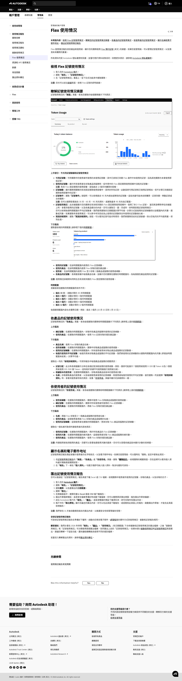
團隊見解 (16, 37)
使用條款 (38, 677)
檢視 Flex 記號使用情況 (73, 40)
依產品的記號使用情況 (121, 40)
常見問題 (16, 72)
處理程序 (114, 519)
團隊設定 (123, 459)
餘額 (14, 67)
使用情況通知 (18, 47)
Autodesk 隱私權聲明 (142, 58)
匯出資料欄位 (18, 77)
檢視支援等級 (116, 617)
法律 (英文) (46, 677)
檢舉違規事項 (28, 677)
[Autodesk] (17, 3)
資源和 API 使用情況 (21, 62)
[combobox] (54, 3)
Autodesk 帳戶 (70, 72)
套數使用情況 (18, 52)
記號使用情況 (161, 528)
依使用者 (99, 378)
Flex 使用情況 (18, 57)
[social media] (17, 667)
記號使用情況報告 (66, 459)
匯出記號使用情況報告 (71, 43)
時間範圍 (88, 227)
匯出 (89, 500)
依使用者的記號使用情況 (144, 40)
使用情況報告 (18, 42)
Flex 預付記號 (107, 49)
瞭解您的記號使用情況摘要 (97, 40)
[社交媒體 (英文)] (17, 667)
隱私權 (11, 677)
